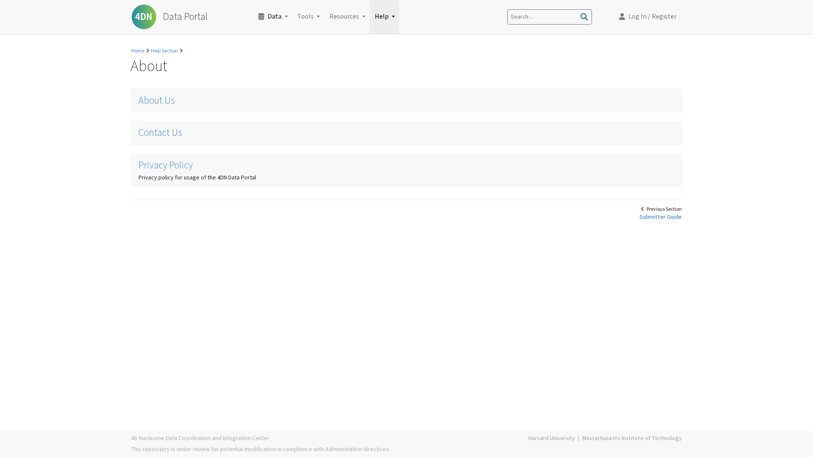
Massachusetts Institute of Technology (632, 438)
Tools (305, 16)
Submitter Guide (660, 217)
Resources (344, 16)
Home (137, 50)
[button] (648, 17)
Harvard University (551, 438)
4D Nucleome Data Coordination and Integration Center (200, 438)
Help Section (164, 50)
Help (382, 16)
